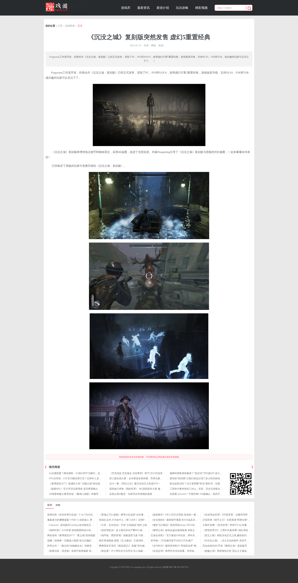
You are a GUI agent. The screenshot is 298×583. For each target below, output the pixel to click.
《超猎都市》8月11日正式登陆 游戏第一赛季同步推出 (179, 514)
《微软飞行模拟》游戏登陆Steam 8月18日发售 (175, 525)
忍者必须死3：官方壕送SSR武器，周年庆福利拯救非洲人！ (182, 535)
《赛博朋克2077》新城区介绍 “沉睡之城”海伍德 (74, 483)
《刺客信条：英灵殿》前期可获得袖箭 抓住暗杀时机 (75, 551)
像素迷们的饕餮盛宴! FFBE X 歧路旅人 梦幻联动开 (74, 520)
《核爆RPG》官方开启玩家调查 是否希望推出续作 (76, 489)
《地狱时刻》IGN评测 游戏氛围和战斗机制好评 (72, 530)
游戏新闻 (70, 26)
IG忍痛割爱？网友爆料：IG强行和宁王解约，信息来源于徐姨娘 (83, 473)
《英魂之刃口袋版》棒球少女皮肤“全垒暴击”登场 (125, 514)
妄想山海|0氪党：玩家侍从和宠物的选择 (130, 494)
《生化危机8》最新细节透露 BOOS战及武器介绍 (176, 520)
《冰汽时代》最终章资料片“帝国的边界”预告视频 (177, 546)
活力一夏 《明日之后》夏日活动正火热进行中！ (135, 483)
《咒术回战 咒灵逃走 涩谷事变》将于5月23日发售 (136, 473)
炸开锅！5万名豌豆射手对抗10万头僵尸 (172, 540)
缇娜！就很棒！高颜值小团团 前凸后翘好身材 (71, 540)
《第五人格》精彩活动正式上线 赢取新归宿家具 (228, 535)
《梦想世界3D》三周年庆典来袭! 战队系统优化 (227, 530)
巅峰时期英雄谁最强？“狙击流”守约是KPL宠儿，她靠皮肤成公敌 (204, 473)
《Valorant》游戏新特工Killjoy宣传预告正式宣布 (72, 525)
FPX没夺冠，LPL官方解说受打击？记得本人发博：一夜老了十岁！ (85, 478)
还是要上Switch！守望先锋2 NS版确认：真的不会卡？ (198, 494)
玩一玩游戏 (66, 7)
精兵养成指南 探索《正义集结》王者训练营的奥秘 (126, 540)
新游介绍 (163, 7)
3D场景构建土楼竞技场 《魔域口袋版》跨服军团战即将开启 (81, 494)
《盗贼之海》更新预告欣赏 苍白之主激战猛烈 (226, 551)
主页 (60, 26)
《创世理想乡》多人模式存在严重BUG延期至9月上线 (127, 530)
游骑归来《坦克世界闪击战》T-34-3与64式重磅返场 (74, 514)
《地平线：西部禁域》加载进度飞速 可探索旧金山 (126, 535)
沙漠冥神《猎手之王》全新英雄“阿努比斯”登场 (227, 520)
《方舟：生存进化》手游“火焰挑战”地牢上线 (123, 525)
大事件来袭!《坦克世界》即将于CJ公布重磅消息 (228, 525)
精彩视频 (201, 7)
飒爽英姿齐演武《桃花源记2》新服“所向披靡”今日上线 (128, 546)
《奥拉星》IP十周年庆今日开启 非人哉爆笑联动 (124, 551)
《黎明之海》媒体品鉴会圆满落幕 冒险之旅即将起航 (179, 530)
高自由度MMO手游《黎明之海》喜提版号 (224, 546)
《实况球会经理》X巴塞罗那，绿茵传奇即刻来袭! (229, 514)
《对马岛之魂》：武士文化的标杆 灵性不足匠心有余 (230, 540)
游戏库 (125, 7)
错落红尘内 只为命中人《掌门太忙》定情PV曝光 (125, 520)
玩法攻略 (182, 7)
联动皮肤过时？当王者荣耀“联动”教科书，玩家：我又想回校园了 (204, 483)
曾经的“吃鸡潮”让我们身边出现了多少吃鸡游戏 (195, 478)
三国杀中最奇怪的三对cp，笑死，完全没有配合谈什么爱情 (201, 489)
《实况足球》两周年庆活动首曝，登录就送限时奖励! (179, 551)
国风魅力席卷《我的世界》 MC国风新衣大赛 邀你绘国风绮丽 (142, 489)
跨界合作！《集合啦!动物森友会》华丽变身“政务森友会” (77, 546)
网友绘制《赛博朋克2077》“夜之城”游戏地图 (71, 535)
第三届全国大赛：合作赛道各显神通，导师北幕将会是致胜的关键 (144, 478)
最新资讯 (143, 7)
